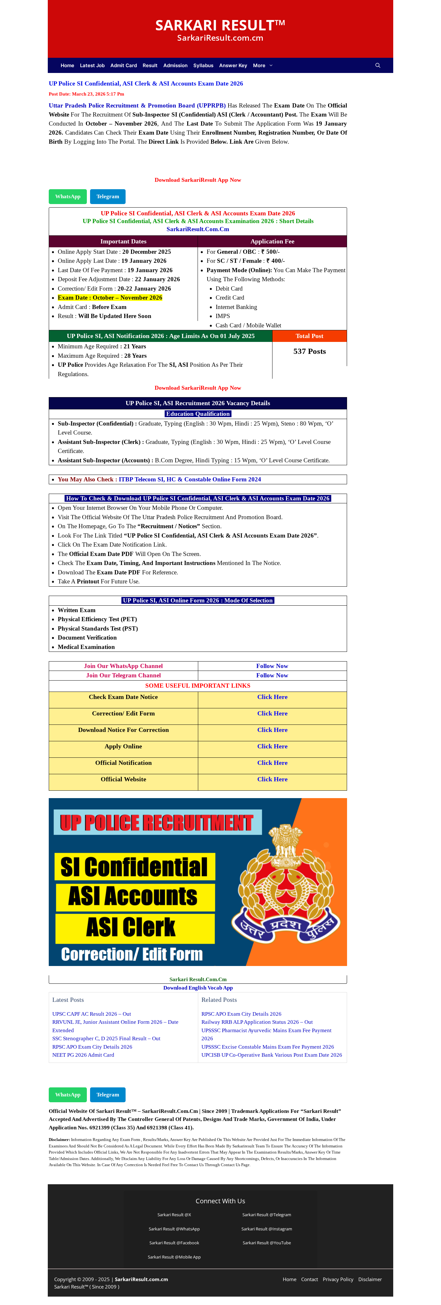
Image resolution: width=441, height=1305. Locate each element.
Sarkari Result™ (220, 25)
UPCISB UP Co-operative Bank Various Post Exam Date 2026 (271, 1055)
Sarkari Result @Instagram (266, 1229)
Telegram (108, 196)
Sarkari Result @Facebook (174, 1243)
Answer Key (233, 65)
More (259, 65)
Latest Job (92, 65)
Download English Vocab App (198, 988)
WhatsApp (67, 196)
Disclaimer (370, 1279)
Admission (175, 65)
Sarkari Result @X (174, 1215)
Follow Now (272, 666)
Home (67, 65)
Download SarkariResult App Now (198, 180)
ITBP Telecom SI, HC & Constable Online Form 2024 (190, 479)
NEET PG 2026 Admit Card (83, 1055)
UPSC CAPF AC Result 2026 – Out (91, 1014)
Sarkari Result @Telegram (266, 1215)
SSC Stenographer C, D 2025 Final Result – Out (106, 1038)
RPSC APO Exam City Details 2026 (92, 1047)
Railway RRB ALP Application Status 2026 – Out (257, 1022)
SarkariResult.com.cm (198, 229)
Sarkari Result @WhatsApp (174, 1229)
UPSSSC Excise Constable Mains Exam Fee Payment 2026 (267, 1047)
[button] (378, 65)
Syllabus (203, 65)
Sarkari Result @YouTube (267, 1243)
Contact (309, 1279)
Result (150, 65)
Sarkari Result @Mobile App (174, 1257)
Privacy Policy (338, 1279)
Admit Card (123, 65)
